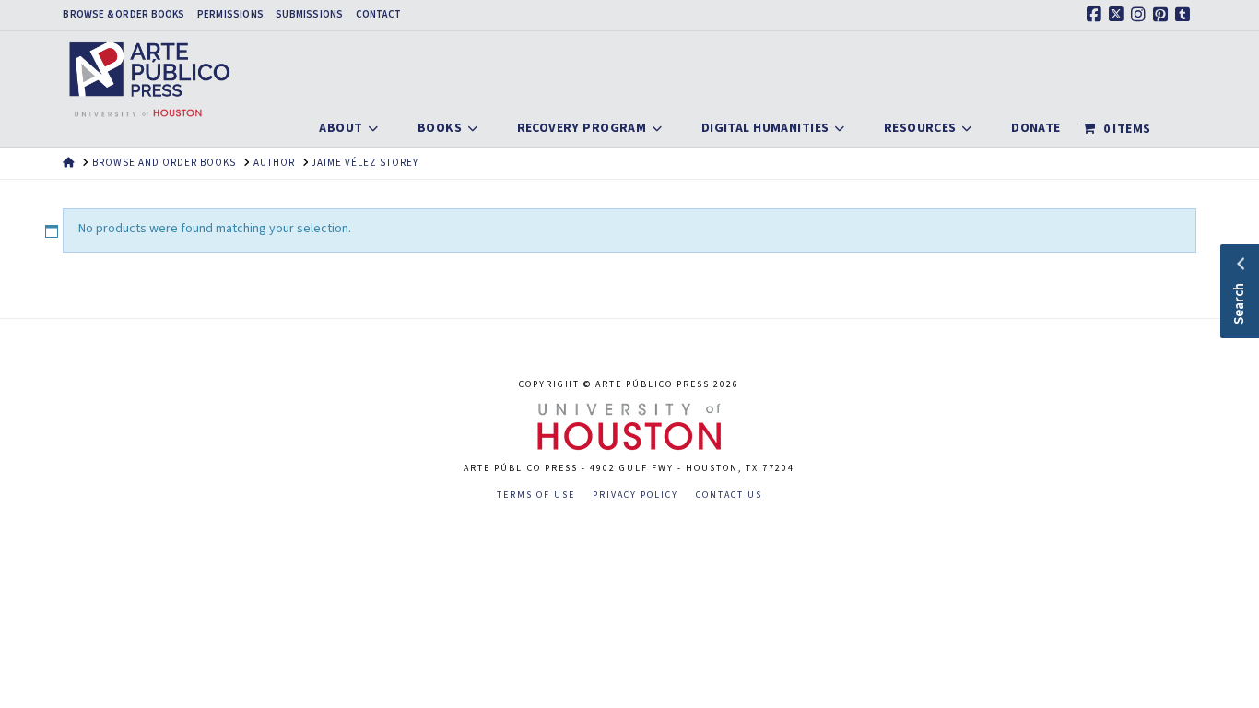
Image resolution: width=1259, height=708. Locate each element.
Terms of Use (536, 496)
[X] (1119, 15)
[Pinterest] (1163, 15)
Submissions (309, 14)
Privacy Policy (635, 496)
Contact (379, 14)
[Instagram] (1141, 15)
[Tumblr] (1185, 15)
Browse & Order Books (123, 14)
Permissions (230, 14)
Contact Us (729, 496)
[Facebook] (1097, 15)
